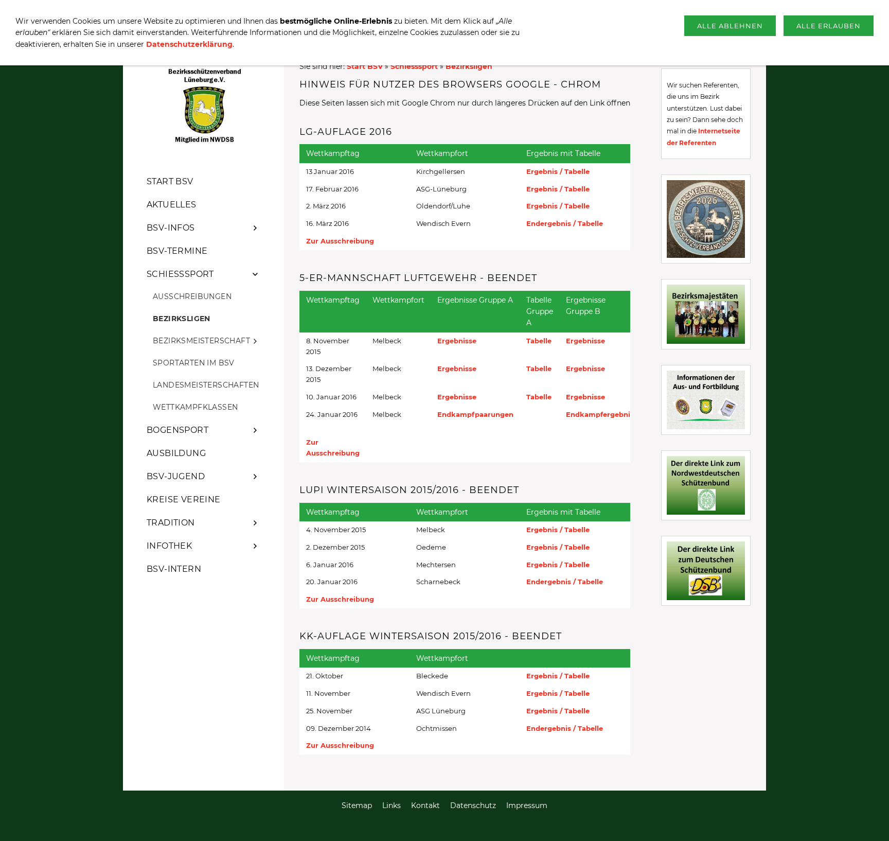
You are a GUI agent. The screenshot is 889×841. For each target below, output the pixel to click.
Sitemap (357, 805)
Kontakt (425, 805)
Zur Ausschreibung (340, 241)
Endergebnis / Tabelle (564, 223)
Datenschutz (473, 805)
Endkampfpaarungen (475, 414)
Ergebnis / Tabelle (558, 171)
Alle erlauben (828, 26)
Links (391, 805)
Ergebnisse (456, 341)
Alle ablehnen (730, 26)
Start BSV (365, 66)
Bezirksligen (469, 66)
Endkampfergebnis (600, 414)
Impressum (526, 805)
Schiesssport (414, 66)
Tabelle (539, 341)
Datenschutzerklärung (189, 44)
